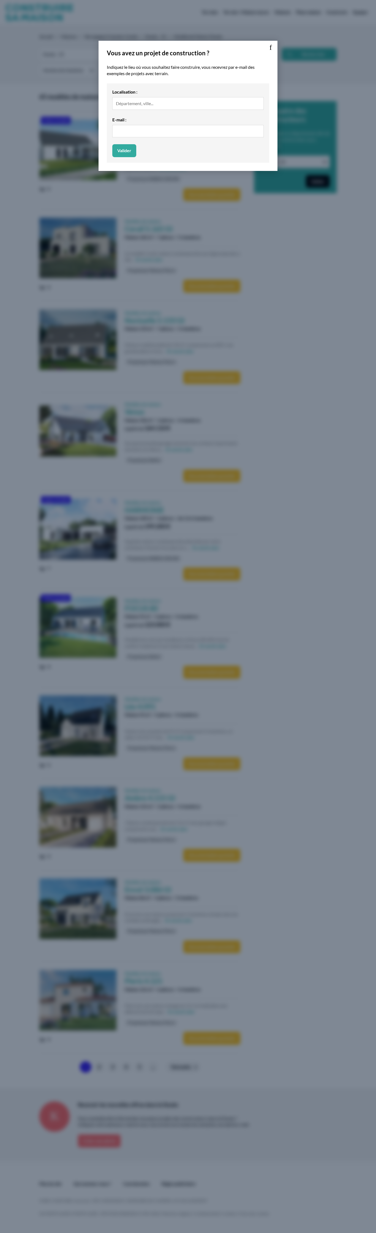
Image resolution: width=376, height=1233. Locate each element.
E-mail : (119, 119)
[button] (270, 47)
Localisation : (124, 91)
